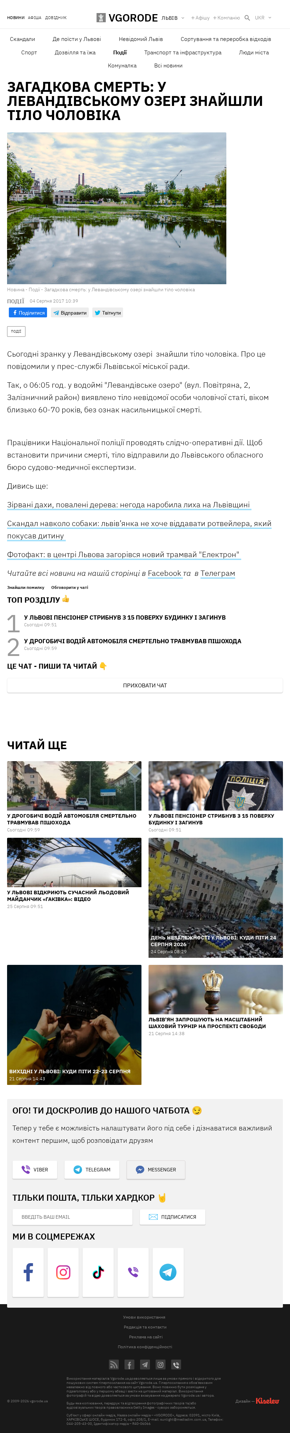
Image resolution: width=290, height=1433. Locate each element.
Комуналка (122, 65)
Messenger (162, 1169)
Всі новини (168, 65)
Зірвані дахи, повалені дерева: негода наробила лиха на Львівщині (129, 504)
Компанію (229, 17)
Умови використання (144, 1317)
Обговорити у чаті (69, 587)
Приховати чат (145, 685)
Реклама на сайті (146, 1336)
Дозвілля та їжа (75, 52)
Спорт (29, 52)
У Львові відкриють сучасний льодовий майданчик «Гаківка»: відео (68, 895)
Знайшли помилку (25, 587)
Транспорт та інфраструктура (182, 52)
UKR (260, 17)
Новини (15, 18)
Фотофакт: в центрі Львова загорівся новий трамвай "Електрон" (124, 554)
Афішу (203, 17)
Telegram (98, 1169)
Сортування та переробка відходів (226, 38)
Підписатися (178, 1217)
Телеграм (218, 573)
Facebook (165, 573)
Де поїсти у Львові (77, 38)
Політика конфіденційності (145, 1346)
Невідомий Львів (141, 38)
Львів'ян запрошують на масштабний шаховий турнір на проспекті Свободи (207, 1022)
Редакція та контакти (145, 1327)
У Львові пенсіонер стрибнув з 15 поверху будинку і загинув (125, 617)
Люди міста (254, 52)
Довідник (56, 18)
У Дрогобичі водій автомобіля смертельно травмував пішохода (133, 641)
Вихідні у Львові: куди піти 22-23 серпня (69, 1071)
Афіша (35, 18)
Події (120, 52)
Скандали (22, 38)
